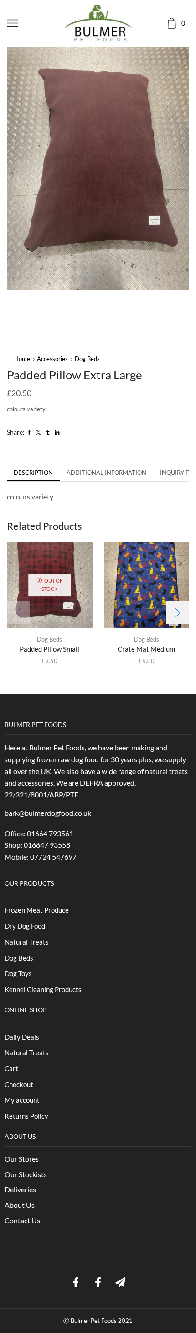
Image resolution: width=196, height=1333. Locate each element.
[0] (187, 23)
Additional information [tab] (106, 472)
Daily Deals (22, 1037)
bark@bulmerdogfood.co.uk (49, 812)
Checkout (19, 1084)
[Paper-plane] (120, 1282)
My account (22, 1100)
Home (22, 358)
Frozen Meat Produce (37, 910)
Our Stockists (26, 1174)
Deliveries (20, 1189)
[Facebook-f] (76, 1282)
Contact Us (22, 1220)
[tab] (33, 472)
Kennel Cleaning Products (43, 989)
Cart (11, 1068)
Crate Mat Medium (146, 649)
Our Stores (22, 1158)
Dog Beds (87, 358)
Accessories (52, 358)
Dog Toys (18, 973)
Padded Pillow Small (49, 649)
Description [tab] (33, 472)
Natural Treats (27, 942)
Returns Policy (26, 1116)
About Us (20, 1204)
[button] (177, 612)
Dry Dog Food (25, 926)
